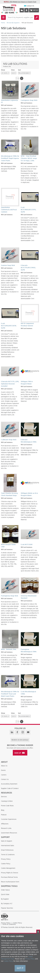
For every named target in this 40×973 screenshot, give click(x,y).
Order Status (5, 890)
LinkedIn (11, 732)
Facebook (17, 732)
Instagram (22, 732)
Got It (20, 968)
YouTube (28, 732)
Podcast (4, 815)
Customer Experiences (8, 819)
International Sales (7, 845)
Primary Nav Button (3, 17)
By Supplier (5, 899)
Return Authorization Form (10, 882)
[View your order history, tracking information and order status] (22, 10)
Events (3, 770)
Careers (3, 775)
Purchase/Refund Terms (9, 877)
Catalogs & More (7, 801)
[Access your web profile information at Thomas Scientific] (26, 10)
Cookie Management (8, 868)
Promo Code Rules (7, 806)
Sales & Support (6, 841)
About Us (4, 766)
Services (4, 796)
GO (36, 17)
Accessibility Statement (9, 784)
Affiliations (4, 824)
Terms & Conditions (8, 854)
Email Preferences (7, 850)
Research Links (6, 828)
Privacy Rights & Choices (9, 873)
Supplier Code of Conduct (10, 788)
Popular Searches (7, 908)
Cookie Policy (5, 864)
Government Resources (9, 833)
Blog (2, 810)
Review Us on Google (20, 740)
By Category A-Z (6, 903)
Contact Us (30, 6)
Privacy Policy (5, 859)
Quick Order (5, 894)
